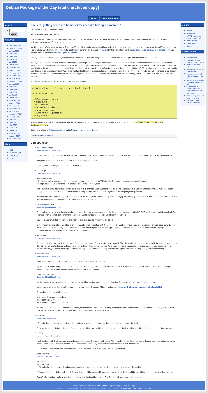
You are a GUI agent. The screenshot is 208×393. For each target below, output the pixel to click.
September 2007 (15, 114)
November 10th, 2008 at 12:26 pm (49, 336)
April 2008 (13, 95)
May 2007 (13, 125)
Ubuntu (189, 46)
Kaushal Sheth (102, 386)
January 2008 (14, 103)
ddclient (48, 63)
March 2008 (13, 98)
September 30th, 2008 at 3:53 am (49, 277)
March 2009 (13, 65)
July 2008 (13, 87)
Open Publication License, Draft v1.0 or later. (135, 388)
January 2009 (14, 70)
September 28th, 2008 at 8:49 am (49, 173)
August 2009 (14, 51)
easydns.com (137, 50)
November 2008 (15, 76)
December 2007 (15, 106)
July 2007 (13, 119)
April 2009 (13, 62)
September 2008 (15, 81)
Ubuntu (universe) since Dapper (84, 130)
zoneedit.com (164, 50)
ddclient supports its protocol (65, 53)
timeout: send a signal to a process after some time (195, 82)
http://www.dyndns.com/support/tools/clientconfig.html (140, 287)
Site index (190, 93)
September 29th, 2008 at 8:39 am (49, 256)
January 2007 (14, 136)
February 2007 (14, 133)
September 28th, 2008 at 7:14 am (49, 150)
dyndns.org (103, 50)
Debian (189, 31)
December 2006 (15, 139)
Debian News (191, 33)
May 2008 (13, 92)
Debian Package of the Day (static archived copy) (52, 7)
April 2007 (13, 128)
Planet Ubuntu (192, 43)
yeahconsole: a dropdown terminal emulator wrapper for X (195, 89)
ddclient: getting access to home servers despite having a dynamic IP (76, 25)
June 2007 (13, 122)
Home (94, 18)
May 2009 (13, 59)
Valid (14, 155)
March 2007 (13, 130)
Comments (15, 153)
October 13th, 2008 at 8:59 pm (48, 318)
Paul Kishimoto (43, 204)
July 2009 (13, 54)
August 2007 (14, 117)
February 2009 (14, 67)
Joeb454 (40, 254)
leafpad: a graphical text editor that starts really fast (195, 76)
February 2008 (14, 100)
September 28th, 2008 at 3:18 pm (49, 238)
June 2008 (13, 89)
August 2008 (14, 84)
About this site (110, 18)
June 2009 (13, 56)
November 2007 (15, 109)
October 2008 (14, 78)
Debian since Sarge (57, 130)
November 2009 (15, 45)
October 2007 (14, 111)
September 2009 (15, 48)
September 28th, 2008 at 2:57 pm (49, 207)
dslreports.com (150, 50)
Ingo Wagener (43, 148)
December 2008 (15, 73)
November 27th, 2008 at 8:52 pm (48, 356)
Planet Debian (192, 41)
